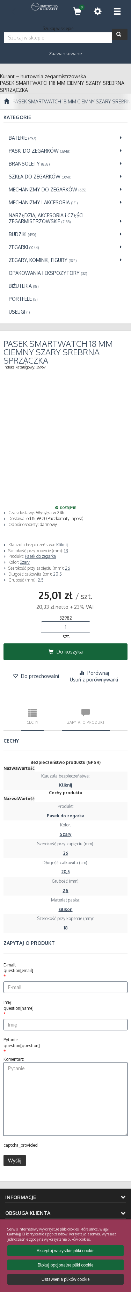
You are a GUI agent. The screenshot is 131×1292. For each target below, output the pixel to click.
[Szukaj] (120, 34)
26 (67, 568)
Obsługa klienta (27, 1213)
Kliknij (62, 544)
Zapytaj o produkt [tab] (85, 722)
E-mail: (18, 967)
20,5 (57, 574)
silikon (66, 909)
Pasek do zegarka (40, 556)
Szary (25, 562)
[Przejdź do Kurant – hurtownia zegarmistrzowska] (6, 101)
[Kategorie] (117, 11)
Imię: (18, 1005)
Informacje (20, 1197)
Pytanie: (21, 1042)
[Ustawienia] (97, 11)
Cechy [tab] (32, 722)
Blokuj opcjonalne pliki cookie (65, 1265)
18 (66, 550)
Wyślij (14, 1160)
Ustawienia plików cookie (65, 1279)
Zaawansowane (65, 53)
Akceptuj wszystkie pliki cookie (65, 1250)
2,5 (41, 580)
